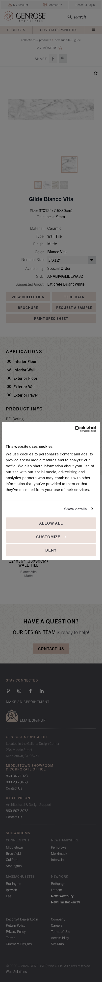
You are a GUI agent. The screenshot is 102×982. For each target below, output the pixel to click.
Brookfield (13, 853)
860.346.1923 (17, 775)
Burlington (13, 883)
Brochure (28, 307)
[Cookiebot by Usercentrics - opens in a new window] (74, 429)
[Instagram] (19, 691)
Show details (75, 509)
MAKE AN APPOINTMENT (28, 701)
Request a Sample (74, 307)
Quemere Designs (19, 943)
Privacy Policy (16, 931)
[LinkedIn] (41, 691)
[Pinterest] (8, 691)
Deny (51, 550)
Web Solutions (16, 971)
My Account (20, 4)
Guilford (12, 859)
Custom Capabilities (58, 29)
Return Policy (15, 925)
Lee (8, 896)
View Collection (28, 297)
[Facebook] (53, 58)
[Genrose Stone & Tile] (25, 17)
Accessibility (60, 937)
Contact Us (55, 4)
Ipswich (11, 889)
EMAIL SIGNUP (33, 720)
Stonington (14, 865)
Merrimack (59, 853)
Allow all (51, 523)
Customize (48, 537)
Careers (56, 925)
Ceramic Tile (63, 40)
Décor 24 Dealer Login (22, 919)
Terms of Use (60, 931)
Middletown (14, 847)
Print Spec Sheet (51, 318)
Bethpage (58, 883)
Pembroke (58, 847)
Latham (56, 889)
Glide (77, 40)
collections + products (36, 40)
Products (16, 29)
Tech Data (74, 297)
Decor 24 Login (85, 4)
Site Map (57, 943)
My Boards (46, 48)
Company (58, 919)
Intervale (57, 859)
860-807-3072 (17, 810)
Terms (10, 937)
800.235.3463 (17, 782)
